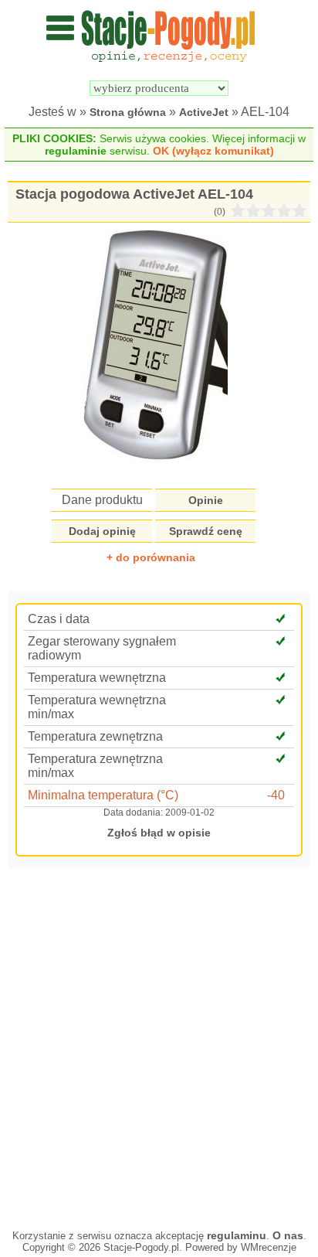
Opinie (205, 500)
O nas (287, 1235)
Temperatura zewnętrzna (95, 736)
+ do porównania (151, 557)
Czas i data (59, 618)
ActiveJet (203, 112)
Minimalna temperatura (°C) (103, 795)
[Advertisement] (159, 1046)
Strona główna (128, 112)
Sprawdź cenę (205, 531)
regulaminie (76, 151)
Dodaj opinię (102, 531)
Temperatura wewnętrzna (97, 677)
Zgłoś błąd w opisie (159, 832)
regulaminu (236, 1235)
